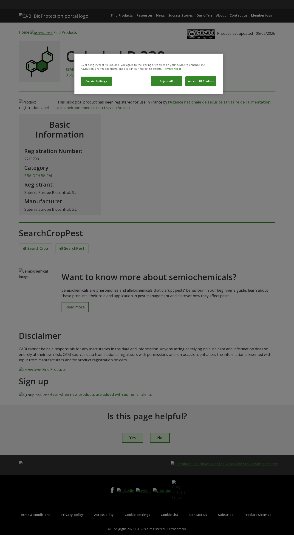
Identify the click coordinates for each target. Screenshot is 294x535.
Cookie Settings (96, 81)
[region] (148, 74)
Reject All (166, 81)
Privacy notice (172, 68)
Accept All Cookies (201, 81)
